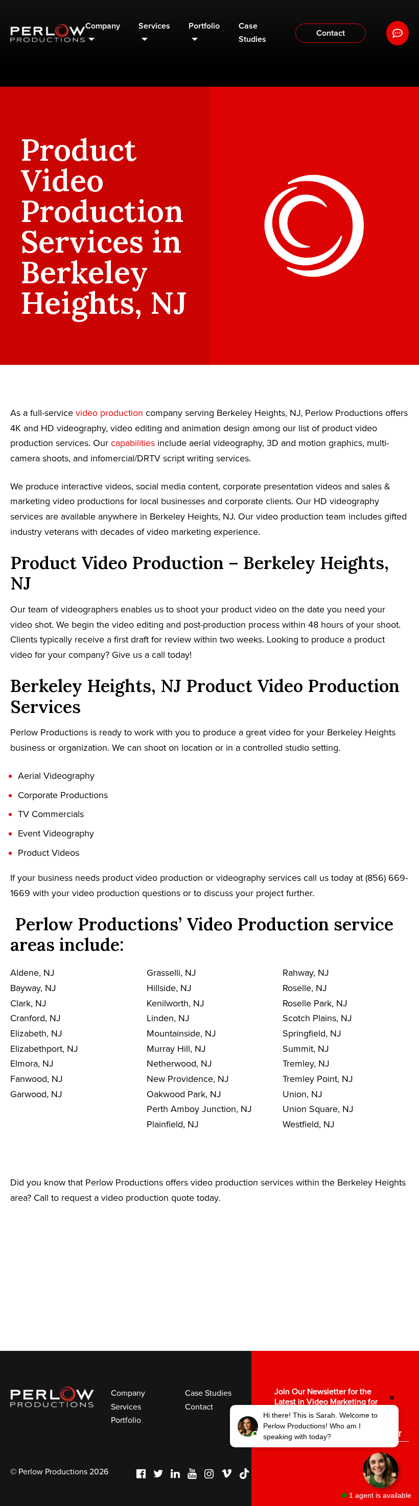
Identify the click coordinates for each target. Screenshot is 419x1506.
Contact (330, 33)
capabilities (133, 443)
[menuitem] (103, 33)
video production (109, 412)
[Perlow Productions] (47, 33)
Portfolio (204, 26)
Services (154, 26)
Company (102, 26)
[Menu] (397, 33)
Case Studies (252, 32)
